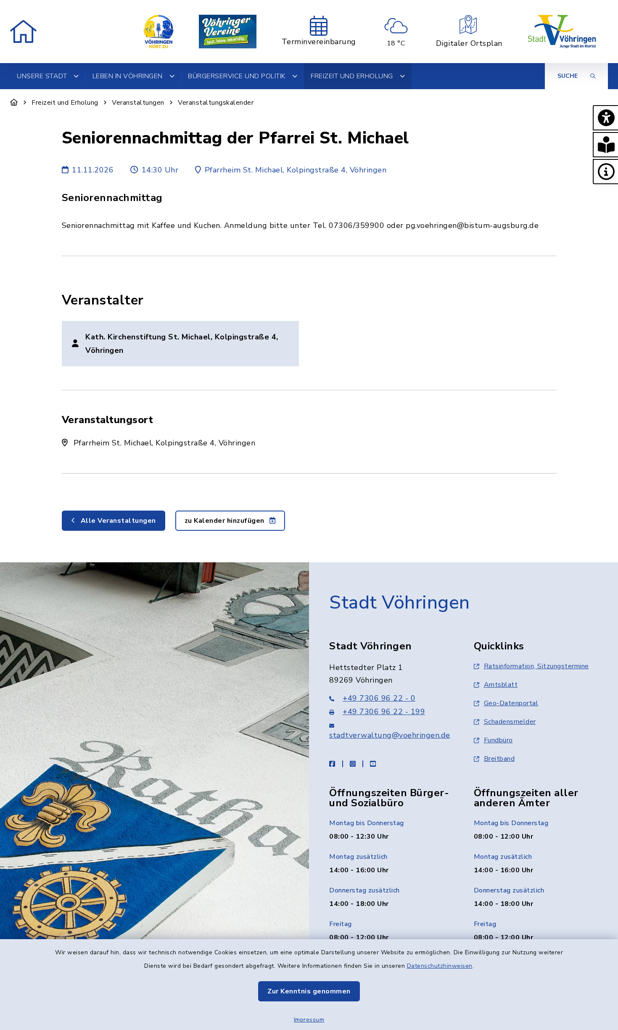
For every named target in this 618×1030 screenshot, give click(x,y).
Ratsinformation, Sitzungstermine (536, 666)
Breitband (499, 758)
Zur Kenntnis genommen (309, 991)
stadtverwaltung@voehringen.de (389, 735)
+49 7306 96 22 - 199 (384, 712)
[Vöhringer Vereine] (227, 31)
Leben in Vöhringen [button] (127, 76)
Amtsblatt (501, 684)
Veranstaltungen (138, 102)
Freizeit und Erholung (65, 102)
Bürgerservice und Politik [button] (236, 76)
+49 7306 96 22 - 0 (379, 698)
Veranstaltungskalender (216, 102)
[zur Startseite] (23, 31)
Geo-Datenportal (511, 703)
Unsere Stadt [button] (42, 76)
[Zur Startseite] (14, 103)
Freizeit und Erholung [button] (352, 76)
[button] (605, 117)
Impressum (309, 1020)
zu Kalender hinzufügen (226, 520)
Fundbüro (498, 740)
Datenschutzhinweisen (440, 966)
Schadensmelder (510, 721)
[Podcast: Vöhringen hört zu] (158, 31)
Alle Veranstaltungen (117, 520)
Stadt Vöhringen (399, 602)
